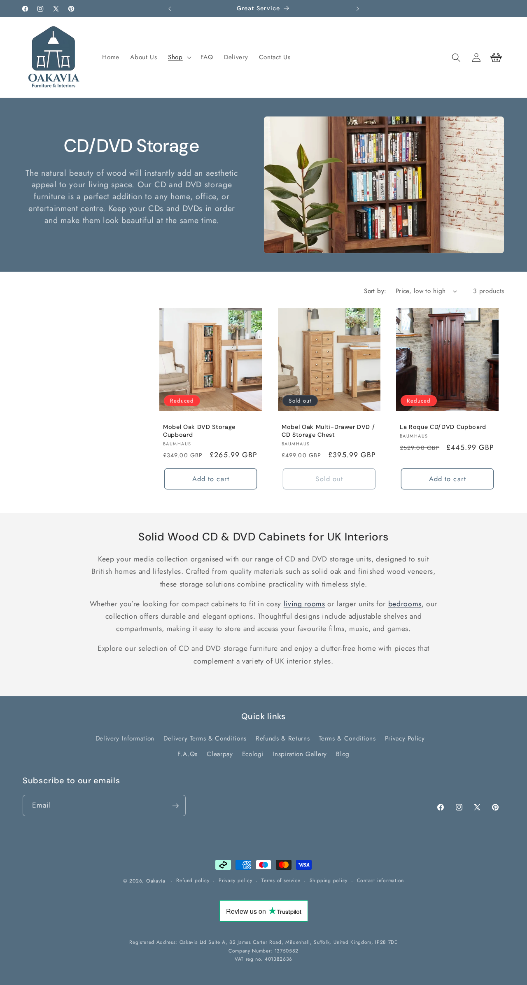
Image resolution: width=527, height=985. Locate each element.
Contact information (380, 880)
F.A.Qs (187, 754)
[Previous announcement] (170, 8)
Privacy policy (235, 880)
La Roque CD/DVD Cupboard (443, 427)
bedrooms (405, 603)
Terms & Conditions (347, 738)
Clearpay (220, 754)
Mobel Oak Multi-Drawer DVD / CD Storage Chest (328, 430)
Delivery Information (125, 738)
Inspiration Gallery (300, 754)
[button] (179, 57)
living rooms (304, 603)
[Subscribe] (175, 806)
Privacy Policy (405, 738)
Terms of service (280, 880)
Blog (343, 754)
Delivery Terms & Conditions (205, 738)
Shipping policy (329, 880)
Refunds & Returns (283, 738)
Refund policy (192, 880)
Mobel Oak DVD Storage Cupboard (199, 430)
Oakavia (155, 881)
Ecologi (253, 754)
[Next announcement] (358, 8)
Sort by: (375, 291)
